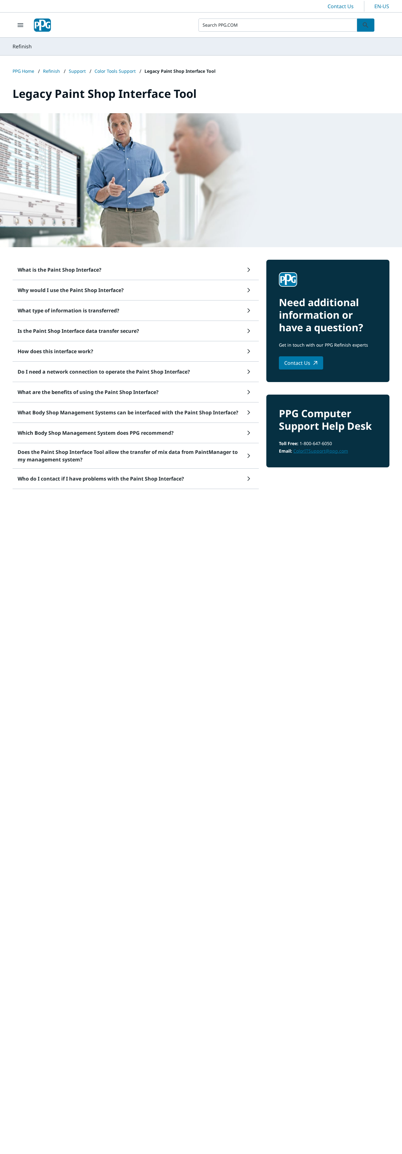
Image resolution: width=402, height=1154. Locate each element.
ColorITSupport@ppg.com (320, 451)
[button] (136, 270)
